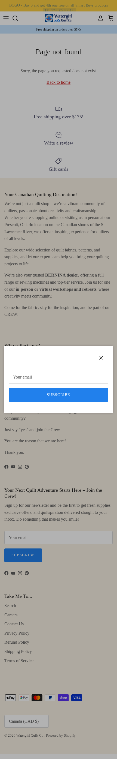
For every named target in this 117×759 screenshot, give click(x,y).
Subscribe (58, 395)
